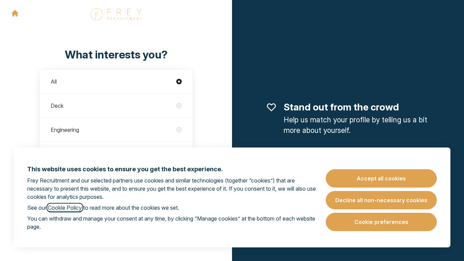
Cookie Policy (65, 207)
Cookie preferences (381, 222)
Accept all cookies (381, 178)
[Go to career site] (15, 13)
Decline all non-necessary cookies (381, 200)
